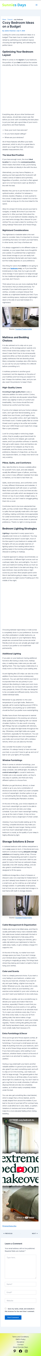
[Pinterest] (14, 1351)
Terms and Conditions (20, 1337)
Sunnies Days (14, 4)
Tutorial (9, 19)
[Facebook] (20, 1351)
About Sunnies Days (20, 1347)
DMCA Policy (20, 1339)
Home (4, 19)
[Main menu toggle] (36, 5)
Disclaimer (20, 1342)
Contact (20, 1345)
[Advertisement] (20, 90)
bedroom (14, 268)
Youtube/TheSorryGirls (23, 329)
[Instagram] (26, 1351)
